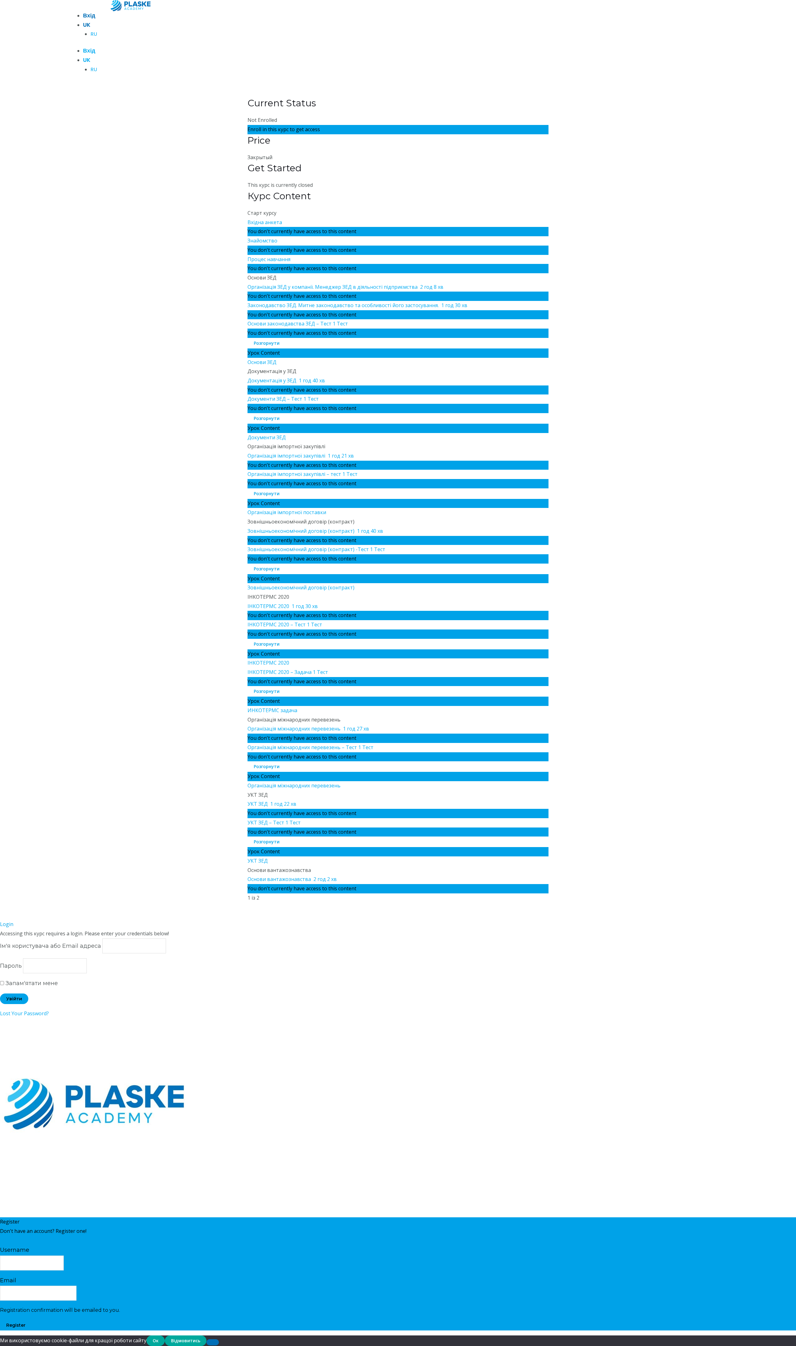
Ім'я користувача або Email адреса (50, 946)
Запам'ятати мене (31, 983)
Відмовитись (185, 1341)
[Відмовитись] (212, 1342)
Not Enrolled (262, 120)
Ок (156, 1341)
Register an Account (23, 1240)
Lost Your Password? (24, 1013)
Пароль (11, 965)
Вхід (89, 15)
